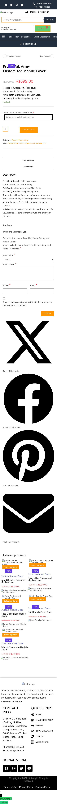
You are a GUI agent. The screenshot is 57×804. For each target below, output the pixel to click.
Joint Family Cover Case (40, 612)
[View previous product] (5, 56)
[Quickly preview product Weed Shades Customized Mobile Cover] (1, 570)
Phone (5, 802)
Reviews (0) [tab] (28, 166)
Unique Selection (39, 143)
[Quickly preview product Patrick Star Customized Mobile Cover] (28, 568)
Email (33, 285)
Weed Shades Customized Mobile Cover (14, 581)
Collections (26, 37)
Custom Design (25, 143)
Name (7, 285)
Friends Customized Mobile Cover (14, 648)
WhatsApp (7, 798)
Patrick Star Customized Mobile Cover (40, 579)
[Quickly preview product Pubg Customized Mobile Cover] (1, 604)
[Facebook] (5, 5)
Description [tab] (28, 160)
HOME (10, 37)
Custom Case (12, 143)
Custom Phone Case (20, 140)
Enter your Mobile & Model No (18, 112)
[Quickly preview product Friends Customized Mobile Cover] (1, 637)
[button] (3, 36)
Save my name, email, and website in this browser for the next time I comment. (27, 304)
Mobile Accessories (42, 37)
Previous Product (13, 56)
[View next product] (52, 56)
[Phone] (1, 802)
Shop (17, 37)
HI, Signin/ (5, 27)
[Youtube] (22, 5)
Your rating (9, 255)
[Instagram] (16, 5)
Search (50, 20)
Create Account (8, 29)
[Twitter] (11, 5)
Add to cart (28, 129)
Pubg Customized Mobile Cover (13, 615)
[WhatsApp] (1, 798)
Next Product (45, 56)
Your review (9, 263)
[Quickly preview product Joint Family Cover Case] (28, 602)
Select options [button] (10, 567)
